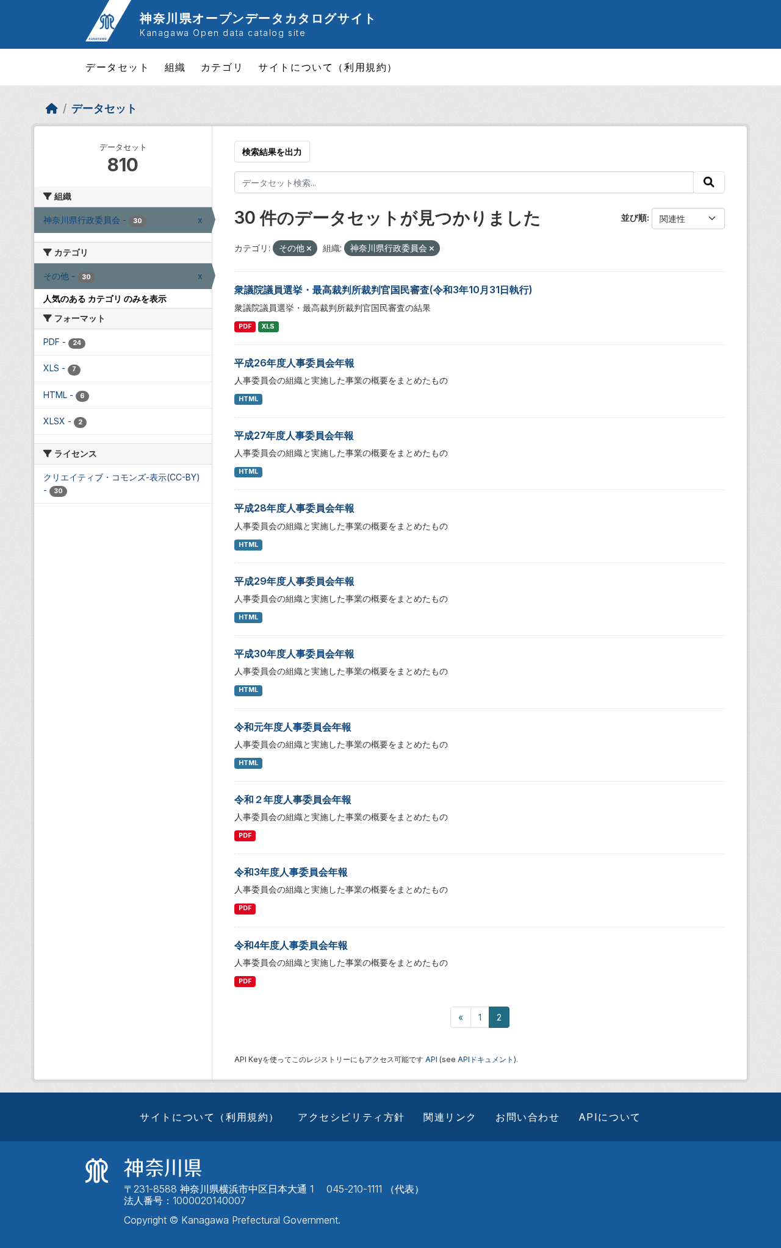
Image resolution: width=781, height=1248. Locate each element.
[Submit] (709, 182)
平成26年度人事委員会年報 (294, 363)
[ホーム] (52, 108)
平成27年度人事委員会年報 (294, 435)
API (431, 1059)
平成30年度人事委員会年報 (294, 653)
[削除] (309, 248)
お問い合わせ (527, 1117)
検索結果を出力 (272, 151)
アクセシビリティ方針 (351, 1117)
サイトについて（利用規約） (328, 67)
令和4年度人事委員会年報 (291, 945)
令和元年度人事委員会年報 (292, 727)
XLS (268, 326)
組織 (175, 67)
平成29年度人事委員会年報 (294, 581)
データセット (117, 67)
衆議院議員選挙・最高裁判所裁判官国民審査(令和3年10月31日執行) (383, 289)
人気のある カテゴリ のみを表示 (105, 298)
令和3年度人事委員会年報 (291, 872)
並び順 (634, 217)
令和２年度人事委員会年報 (292, 799)
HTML (248, 399)
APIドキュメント (486, 1059)
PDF (245, 326)
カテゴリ (222, 67)
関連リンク (450, 1117)
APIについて (609, 1117)
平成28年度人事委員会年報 (294, 508)
